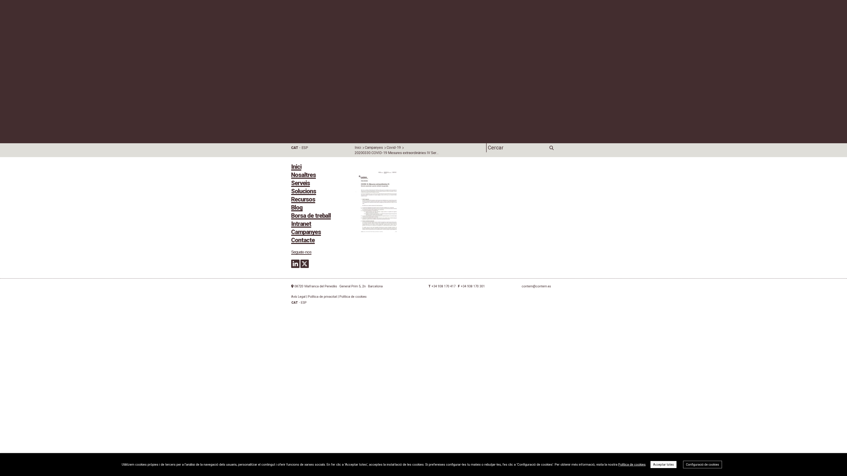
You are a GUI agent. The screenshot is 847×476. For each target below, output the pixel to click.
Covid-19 (394, 147)
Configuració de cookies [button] (702, 464)
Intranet (301, 224)
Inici (358, 147)
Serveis (300, 183)
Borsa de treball (311, 216)
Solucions (303, 192)
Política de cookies (353, 297)
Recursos (303, 200)
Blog (297, 208)
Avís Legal (298, 297)
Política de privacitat (322, 297)
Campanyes (374, 147)
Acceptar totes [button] (663, 464)
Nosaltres (303, 175)
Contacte (303, 241)
